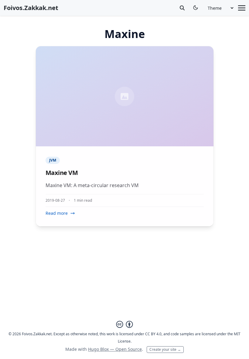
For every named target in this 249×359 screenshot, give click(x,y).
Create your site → (165, 349)
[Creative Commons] (124, 324)
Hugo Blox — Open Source (115, 349)
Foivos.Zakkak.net (31, 8)
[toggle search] (182, 7)
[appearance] (195, 7)
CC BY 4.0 (153, 333)
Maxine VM (62, 173)
